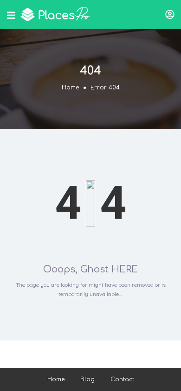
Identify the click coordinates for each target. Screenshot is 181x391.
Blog (87, 379)
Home (70, 87)
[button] (170, 14)
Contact (122, 379)
